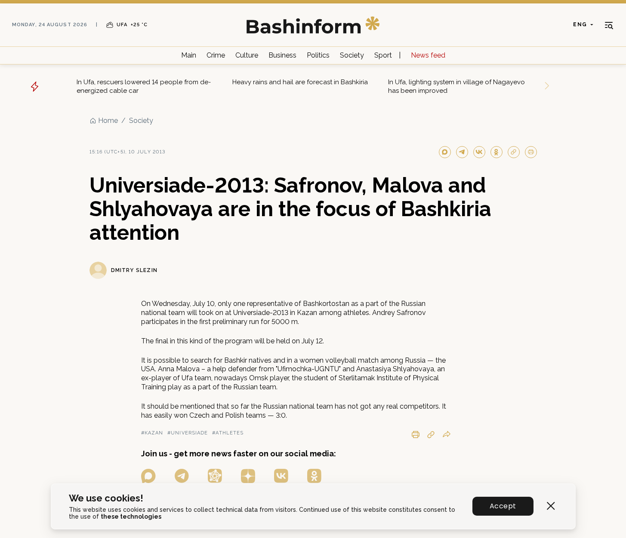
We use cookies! (106, 498)
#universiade (187, 433)
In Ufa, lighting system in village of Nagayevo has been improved (456, 86)
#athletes (228, 433)
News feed (428, 55)
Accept (503, 506)
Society (352, 55)
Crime (216, 55)
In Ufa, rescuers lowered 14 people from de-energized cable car (144, 86)
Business (282, 55)
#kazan (152, 433)
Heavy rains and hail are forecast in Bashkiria (300, 82)
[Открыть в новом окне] (148, 476)
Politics (318, 55)
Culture (246, 55)
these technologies (131, 516)
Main (188, 55)
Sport (383, 55)
